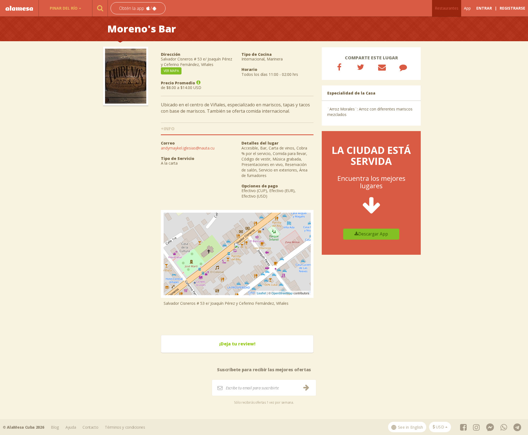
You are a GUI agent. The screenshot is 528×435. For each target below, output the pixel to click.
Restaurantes (446, 8)
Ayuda (70, 427)
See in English (410, 427)
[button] (138, 8)
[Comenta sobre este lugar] (403, 67)
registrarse (512, 8)
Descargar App (373, 234)
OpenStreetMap (282, 293)
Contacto (90, 427)
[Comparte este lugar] (339, 67)
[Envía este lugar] (382, 67)
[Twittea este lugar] (360, 67)
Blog (55, 427)
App (467, 8)
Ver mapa (171, 70)
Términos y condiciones (125, 427)
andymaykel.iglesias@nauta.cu (188, 148)
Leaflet (261, 293)
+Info (168, 129)
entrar (484, 8)
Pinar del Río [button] (64, 8)
